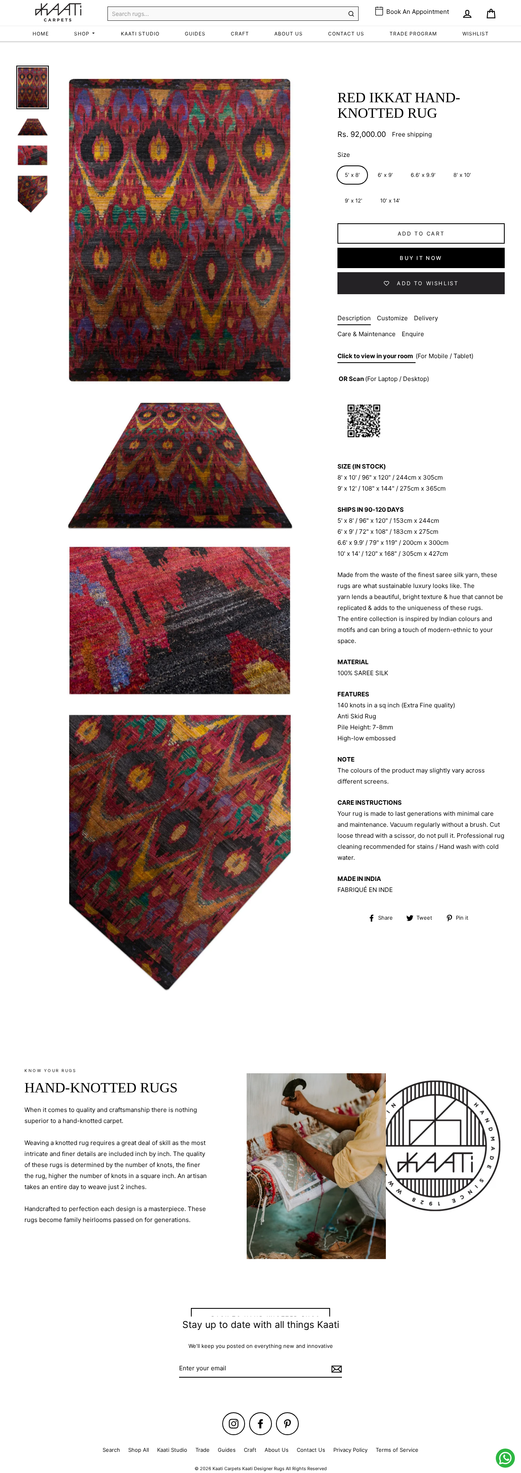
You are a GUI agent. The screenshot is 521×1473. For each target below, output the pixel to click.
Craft (250, 1450)
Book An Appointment (417, 11)
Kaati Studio (172, 1450)
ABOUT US (288, 34)
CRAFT (240, 34)
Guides (227, 1450)
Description (354, 318)
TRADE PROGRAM (413, 34)
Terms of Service (397, 1450)
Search (111, 1450)
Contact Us (311, 1450)
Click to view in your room (376, 356)
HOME (41, 34)
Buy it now (421, 258)
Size (343, 155)
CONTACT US (346, 34)
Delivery (426, 318)
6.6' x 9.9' (423, 175)
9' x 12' (353, 200)
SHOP (82, 34)
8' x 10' (462, 175)
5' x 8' (352, 175)
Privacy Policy (350, 1450)
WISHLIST (475, 34)
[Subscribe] (335, 1368)
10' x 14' (390, 200)
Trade (202, 1450)
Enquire (413, 334)
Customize (392, 318)
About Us (277, 1450)
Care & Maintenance (366, 334)
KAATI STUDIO (140, 34)
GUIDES (195, 34)
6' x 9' (385, 175)
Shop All (138, 1450)
